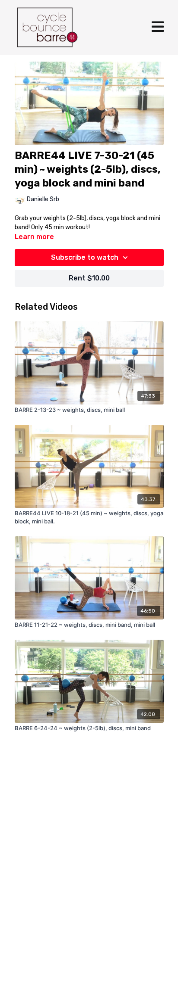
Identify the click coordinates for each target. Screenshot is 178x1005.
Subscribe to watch (84, 257)
